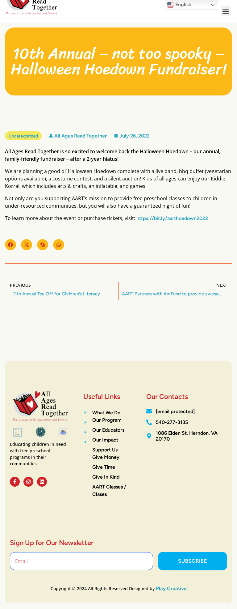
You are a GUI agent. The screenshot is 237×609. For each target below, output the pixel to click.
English (182, 4)
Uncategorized (23, 136)
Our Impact (105, 440)
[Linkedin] (42, 482)
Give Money (105, 457)
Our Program (107, 420)
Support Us (105, 450)
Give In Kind (105, 477)
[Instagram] (28, 482)
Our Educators (108, 430)
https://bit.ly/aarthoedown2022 (172, 218)
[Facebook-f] (15, 482)
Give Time (103, 467)
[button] (226, 11)
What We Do (106, 413)
